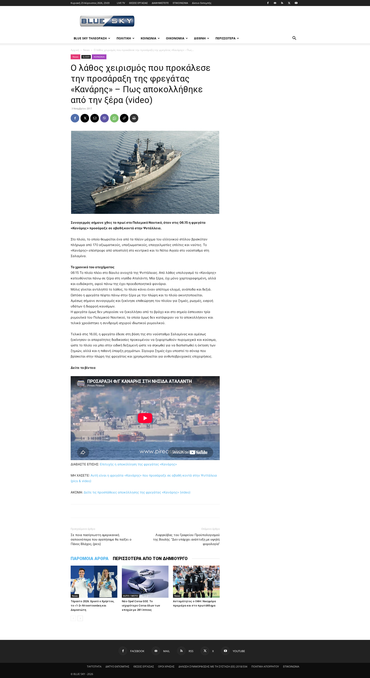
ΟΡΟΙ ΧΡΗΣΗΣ (166, 666)
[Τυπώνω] (134, 118)
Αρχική (75, 50)
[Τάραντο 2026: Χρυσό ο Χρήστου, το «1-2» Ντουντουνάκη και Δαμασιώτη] (94, 582)
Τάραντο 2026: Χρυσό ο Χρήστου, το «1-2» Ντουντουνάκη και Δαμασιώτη (92, 605)
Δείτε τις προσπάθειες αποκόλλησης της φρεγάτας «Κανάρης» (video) (137, 492)
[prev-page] (73, 618)
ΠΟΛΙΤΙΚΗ (123, 38)
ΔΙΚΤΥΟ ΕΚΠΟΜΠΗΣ (117, 666)
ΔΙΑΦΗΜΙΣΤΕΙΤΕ (160, 2)
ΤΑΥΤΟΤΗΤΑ (94, 666)
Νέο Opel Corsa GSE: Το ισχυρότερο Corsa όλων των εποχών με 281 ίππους (141, 605)
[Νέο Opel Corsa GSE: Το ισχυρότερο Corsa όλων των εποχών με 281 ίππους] (145, 582)
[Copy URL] (124, 118)
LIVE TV (121, 2)
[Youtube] (296, 3)
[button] (294, 39)
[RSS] (282, 3)
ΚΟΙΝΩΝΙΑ (148, 38)
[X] (289, 3)
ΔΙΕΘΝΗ (200, 38)
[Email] (94, 118)
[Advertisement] (221, 21)
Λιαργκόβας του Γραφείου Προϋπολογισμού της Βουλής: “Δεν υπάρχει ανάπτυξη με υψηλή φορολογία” (186, 539)
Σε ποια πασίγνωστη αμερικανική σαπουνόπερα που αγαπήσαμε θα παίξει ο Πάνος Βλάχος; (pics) (101, 539)
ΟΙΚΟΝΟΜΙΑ (175, 38)
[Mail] (275, 3)
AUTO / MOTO (130, 595)
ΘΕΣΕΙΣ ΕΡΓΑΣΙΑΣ (138, 2)
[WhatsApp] (114, 118)
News (86, 50)
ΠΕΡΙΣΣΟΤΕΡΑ (225, 38)
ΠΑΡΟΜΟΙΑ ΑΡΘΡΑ (90, 558)
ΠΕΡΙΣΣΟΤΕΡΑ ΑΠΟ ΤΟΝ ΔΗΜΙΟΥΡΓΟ (150, 558)
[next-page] (80, 618)
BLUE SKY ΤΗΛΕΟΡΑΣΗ (90, 38)
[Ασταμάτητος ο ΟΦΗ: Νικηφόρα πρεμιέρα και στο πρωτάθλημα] (196, 582)
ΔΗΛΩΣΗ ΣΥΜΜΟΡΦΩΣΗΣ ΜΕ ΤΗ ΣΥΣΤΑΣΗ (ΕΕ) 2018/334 (213, 666)
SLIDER (86, 56)
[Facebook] (268, 3)
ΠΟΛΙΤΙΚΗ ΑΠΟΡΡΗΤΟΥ (265, 666)
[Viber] (104, 118)
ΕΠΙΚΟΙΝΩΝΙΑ (180, 2)
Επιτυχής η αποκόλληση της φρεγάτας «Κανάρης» (138, 464)
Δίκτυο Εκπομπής (201, 2)
